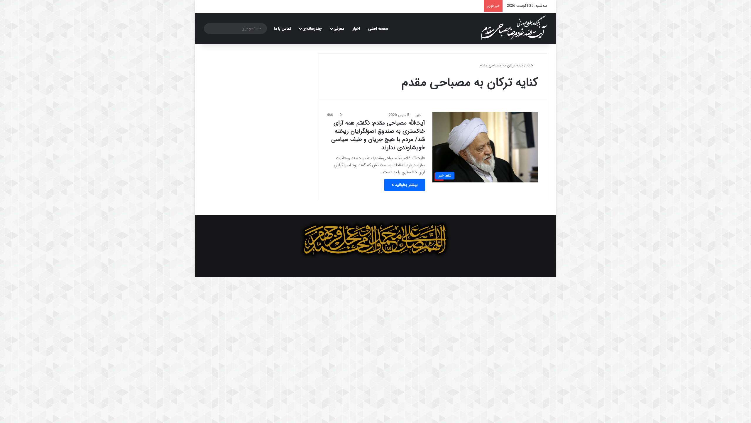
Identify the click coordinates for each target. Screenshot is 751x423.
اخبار (356, 28)
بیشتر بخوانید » (405, 185)
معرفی (339, 28)
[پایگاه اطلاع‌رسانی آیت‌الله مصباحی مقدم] (514, 28)
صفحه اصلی (378, 28)
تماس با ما (282, 28)
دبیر (418, 115)
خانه (530, 65)
